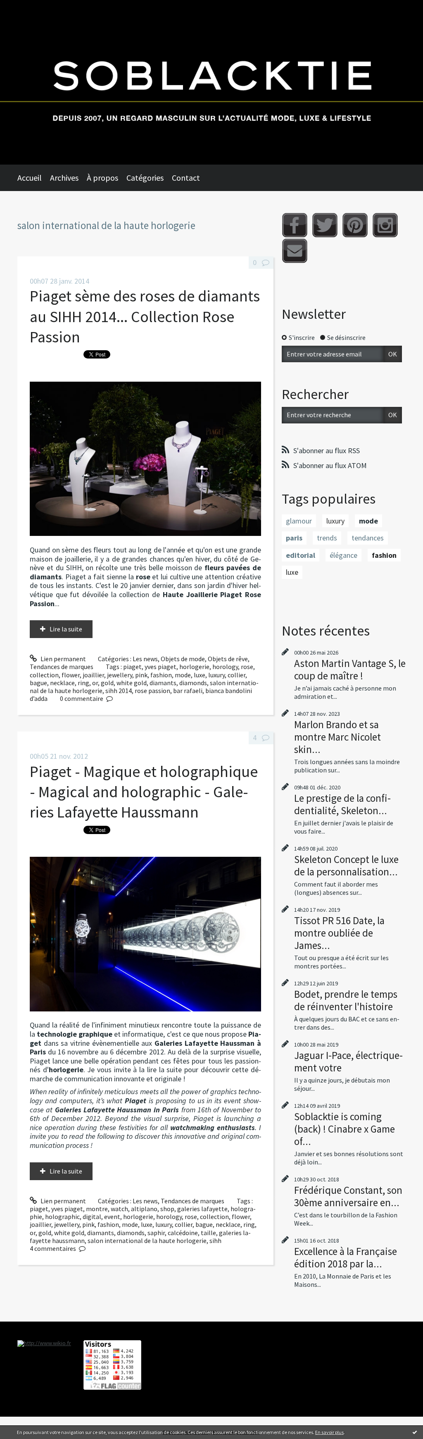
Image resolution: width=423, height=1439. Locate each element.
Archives (64, 177)
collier (236, 675)
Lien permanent (62, 659)
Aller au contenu (27, 7)
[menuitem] (33, 178)
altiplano (144, 1209)
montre (97, 1209)
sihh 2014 (118, 690)
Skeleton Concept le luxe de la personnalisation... (346, 865)
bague (38, 683)
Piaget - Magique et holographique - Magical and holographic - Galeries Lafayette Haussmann (144, 792)
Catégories (145, 177)
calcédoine (183, 1233)
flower (71, 675)
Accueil (29, 177)
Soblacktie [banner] (211, 82)
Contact (186, 177)
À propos (102, 177)
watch (119, 1209)
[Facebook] (294, 225)
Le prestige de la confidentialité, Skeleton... (342, 804)
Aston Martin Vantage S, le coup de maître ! (350, 669)
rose (247, 666)
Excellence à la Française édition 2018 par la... (345, 1257)
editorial (300, 555)
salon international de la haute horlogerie (147, 1240)
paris (294, 538)
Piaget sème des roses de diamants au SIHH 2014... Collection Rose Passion (145, 316)
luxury (216, 675)
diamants (163, 683)
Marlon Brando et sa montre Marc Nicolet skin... (337, 737)
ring (83, 683)
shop (167, 1209)
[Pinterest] (355, 225)
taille (208, 1233)
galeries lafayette (202, 1209)
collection (44, 675)
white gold (131, 683)
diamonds (193, 683)
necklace (62, 683)
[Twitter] (324, 225)
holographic (62, 1216)
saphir (156, 1233)
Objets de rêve (228, 659)
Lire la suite (66, 629)
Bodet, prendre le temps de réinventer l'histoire (345, 1000)
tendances (368, 538)
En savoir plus (329, 1432)
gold (107, 683)
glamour (299, 521)
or (95, 683)
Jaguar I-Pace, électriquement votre (348, 1061)
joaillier (93, 675)
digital (92, 1216)
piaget (132, 666)
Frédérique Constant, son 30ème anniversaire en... (348, 1196)
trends (327, 538)
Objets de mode (183, 659)
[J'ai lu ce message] (414, 1432)
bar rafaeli (187, 690)
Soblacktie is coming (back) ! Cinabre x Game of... (344, 1129)
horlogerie (194, 666)
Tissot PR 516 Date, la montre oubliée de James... (339, 933)
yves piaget (160, 666)
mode (183, 675)
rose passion (152, 690)
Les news (145, 659)
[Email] (294, 251)
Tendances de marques (61, 666)
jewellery (119, 675)
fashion (161, 675)
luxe (199, 675)
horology (225, 666)
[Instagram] (385, 225)
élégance (343, 555)
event (112, 1216)
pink (141, 675)
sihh (215, 1240)
